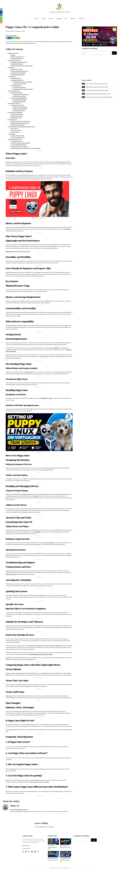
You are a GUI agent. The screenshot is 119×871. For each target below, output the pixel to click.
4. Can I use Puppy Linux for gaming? (19, 146)
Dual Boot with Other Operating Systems (23, 89)
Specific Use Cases (12, 119)
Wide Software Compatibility (18, 74)
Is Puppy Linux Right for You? (18, 137)
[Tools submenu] (67, 18)
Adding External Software (19, 101)
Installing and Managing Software (19, 98)
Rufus (50, 398)
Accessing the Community (17, 116)
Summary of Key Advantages (17, 135)
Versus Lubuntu (14, 128)
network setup (46, 469)
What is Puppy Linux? (13, 53)
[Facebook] (7, 38)
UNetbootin (45, 398)
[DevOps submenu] (45, 18)
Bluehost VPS (12, 351)
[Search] (114, 53)
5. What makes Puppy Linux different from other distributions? (26, 148)
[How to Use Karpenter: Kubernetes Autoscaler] (83, 90)
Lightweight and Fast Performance (19, 62)
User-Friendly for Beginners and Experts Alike (21, 65)
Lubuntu (8, 673)
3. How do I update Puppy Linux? (18, 144)
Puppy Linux (9, 162)
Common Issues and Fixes (17, 114)
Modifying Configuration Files (20, 108)
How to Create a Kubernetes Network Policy (96, 83)
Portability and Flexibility (17, 64)
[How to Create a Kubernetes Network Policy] (83, 84)
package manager (27, 494)
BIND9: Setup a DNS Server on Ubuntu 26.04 (97, 87)
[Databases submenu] (53, 18)
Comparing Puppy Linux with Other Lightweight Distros (21, 126)
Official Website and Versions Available (22, 82)
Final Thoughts (11, 134)
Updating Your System (16, 117)
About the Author (26, 845)
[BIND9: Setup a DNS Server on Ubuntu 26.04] (83, 87)
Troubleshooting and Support (15, 112)
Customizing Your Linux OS (17, 105)
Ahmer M (13, 31)
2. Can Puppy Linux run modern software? (21, 143)
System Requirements (16, 78)
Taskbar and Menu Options (19, 96)
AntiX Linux (8, 696)
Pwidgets (38, 532)
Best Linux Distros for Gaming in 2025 (39, 782)
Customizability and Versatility (18, 73)
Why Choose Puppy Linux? (14, 60)
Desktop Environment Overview (21, 94)
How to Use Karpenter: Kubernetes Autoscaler (97, 90)
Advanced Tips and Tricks (14, 103)
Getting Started (12, 76)
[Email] (16, 38)
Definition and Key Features (17, 56)
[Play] (39, 432)
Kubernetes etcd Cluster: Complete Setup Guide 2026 (99, 97)
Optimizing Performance (19, 110)
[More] (19, 38)
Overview (13, 55)
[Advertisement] (99, 65)
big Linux (62, 162)
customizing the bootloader (47, 542)
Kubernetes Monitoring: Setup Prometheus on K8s (98, 93)
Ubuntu (36, 496)
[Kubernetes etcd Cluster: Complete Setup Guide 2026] (83, 97)
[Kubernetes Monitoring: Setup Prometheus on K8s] (83, 94)
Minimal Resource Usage (17, 69)
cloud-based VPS (44, 356)
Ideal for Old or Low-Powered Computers (20, 121)
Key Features (11, 67)
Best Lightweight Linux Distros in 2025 (20, 251)
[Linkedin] (12, 38)
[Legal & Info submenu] (75, 18)
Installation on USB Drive (19, 87)
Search (93, 840)
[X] (9, 38)
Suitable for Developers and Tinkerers (20, 123)
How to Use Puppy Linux (14, 90)
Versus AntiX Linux (15, 132)
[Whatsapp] (14, 38)
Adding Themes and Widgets (20, 107)
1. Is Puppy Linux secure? (16, 141)
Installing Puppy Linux (16, 85)
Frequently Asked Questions (15, 139)
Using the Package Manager (19, 99)
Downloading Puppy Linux (17, 80)
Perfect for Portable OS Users (18, 125)
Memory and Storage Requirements (19, 71)
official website (28, 372)
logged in (43, 826)
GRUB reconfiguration (11, 574)
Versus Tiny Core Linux (16, 130)
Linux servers (11, 729)
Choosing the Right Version (19, 83)
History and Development (17, 58)
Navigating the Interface (16, 92)
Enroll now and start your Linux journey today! (41, 654)
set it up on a (54, 348)
